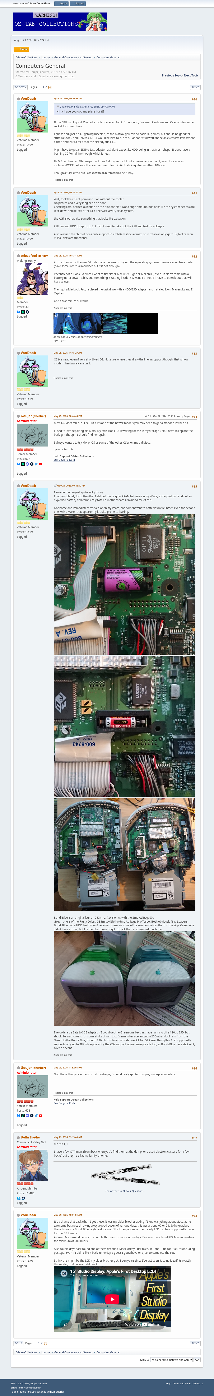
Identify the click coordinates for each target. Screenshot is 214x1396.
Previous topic (172, 75)
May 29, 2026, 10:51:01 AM (68, 1214)
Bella (25, 1137)
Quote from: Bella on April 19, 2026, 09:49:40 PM (87, 106)
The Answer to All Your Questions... (125, 1191)
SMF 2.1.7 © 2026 (20, 1383)
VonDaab (28, 98)
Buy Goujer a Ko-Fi (64, 460)
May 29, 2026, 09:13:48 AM (68, 1137)
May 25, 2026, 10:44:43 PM (68, 416)
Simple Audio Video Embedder (26, 1387)
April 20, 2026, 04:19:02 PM (68, 192)
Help (168, 1383)
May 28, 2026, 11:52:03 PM (68, 1067)
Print (195, 87)
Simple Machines (38, 1383)
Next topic (191, 75)
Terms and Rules (182, 1383)
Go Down (20, 87)
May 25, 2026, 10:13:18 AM (68, 255)
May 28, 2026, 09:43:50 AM (71, 485)
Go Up (18, 1343)
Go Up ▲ (198, 1383)
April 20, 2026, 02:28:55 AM (68, 98)
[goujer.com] (18, 468)
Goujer (26, 416)
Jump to (144, 1359)
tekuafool (29, 255)
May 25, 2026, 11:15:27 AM (68, 352)
